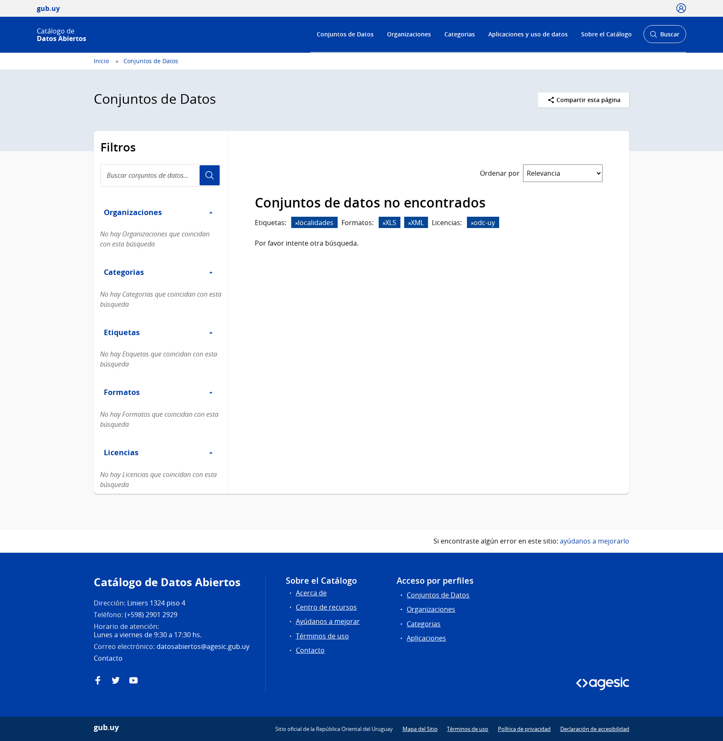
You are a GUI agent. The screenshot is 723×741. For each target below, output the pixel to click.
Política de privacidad (524, 729)
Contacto (310, 650)
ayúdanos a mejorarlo (594, 541)
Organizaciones (409, 34)
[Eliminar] (296, 223)
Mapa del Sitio (420, 729)
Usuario (210, 175)
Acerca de (311, 592)
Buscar (664, 36)
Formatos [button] (122, 392)
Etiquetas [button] (122, 332)
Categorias (459, 34)
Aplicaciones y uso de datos (528, 34)
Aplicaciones (426, 638)
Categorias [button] (124, 272)
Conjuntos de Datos (345, 34)
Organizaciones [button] (133, 212)
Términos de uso (322, 636)
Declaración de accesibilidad (594, 729)
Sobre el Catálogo (606, 34)
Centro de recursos (326, 607)
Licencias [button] (121, 452)
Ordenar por (500, 173)
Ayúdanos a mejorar (328, 621)
